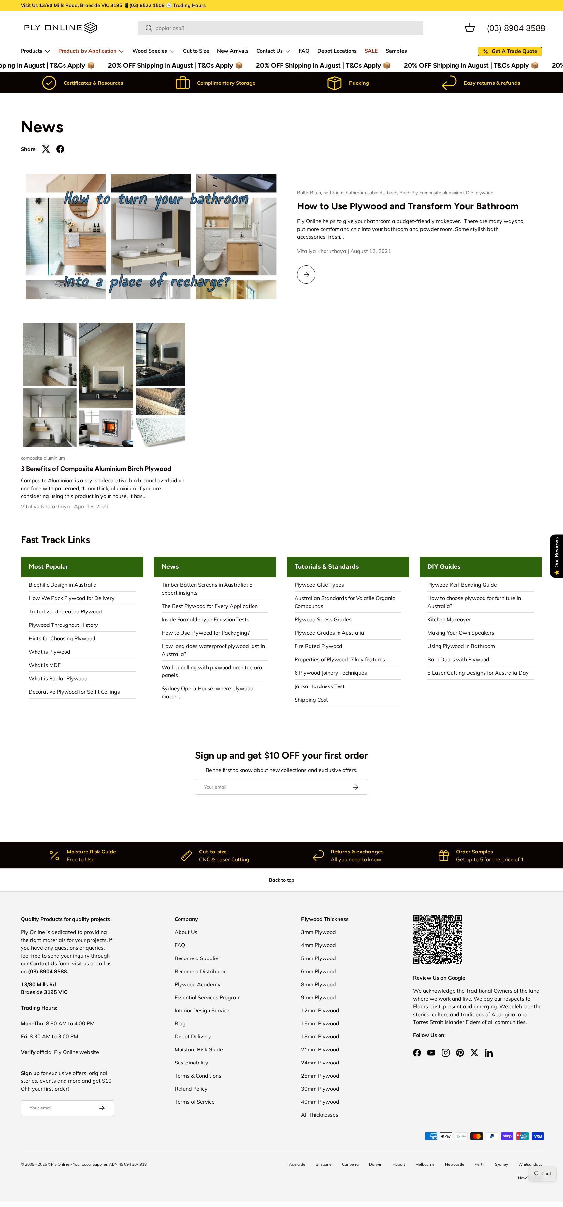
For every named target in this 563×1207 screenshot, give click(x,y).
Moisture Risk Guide (199, 1049)
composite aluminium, (443, 193)
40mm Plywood (320, 1101)
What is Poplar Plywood (58, 678)
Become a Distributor (200, 971)
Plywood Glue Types (319, 584)
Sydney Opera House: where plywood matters (207, 692)
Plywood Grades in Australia (329, 632)
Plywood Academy (198, 984)
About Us (186, 932)
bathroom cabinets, (366, 193)
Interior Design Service (202, 1010)
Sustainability (191, 1062)
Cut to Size (196, 50)
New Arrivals (233, 50)
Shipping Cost (311, 699)
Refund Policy (191, 1088)
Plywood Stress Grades (323, 619)
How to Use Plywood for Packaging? (206, 632)
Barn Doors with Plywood (458, 659)
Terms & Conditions (198, 1075)
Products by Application (87, 50)
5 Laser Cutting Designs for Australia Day (478, 673)
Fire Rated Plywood (318, 646)
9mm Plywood (318, 997)
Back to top (281, 880)
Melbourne (425, 1164)
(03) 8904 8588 (516, 28)
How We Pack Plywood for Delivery (72, 598)
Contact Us (269, 50)
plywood (484, 193)
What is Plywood (49, 651)
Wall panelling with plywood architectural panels (213, 671)
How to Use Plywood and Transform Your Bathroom (408, 206)
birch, (393, 193)
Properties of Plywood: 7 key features (340, 659)
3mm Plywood (318, 932)
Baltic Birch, (310, 193)
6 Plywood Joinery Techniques (331, 673)
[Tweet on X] (46, 149)
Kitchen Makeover (449, 619)
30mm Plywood (320, 1088)
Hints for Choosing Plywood (62, 638)
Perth (479, 1164)
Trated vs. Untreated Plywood (65, 611)
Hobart (399, 1164)
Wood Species (149, 50)
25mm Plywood (320, 1075)
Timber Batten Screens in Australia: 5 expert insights (207, 588)
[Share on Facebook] (60, 149)
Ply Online (60, 1164)
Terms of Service (195, 1101)
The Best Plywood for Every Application (210, 606)
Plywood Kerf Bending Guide (462, 584)
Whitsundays (530, 1164)
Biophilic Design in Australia (63, 584)
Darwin (375, 1164)
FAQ (304, 50)
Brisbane (324, 1164)
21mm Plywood (320, 1049)
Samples (396, 50)
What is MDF (45, 665)
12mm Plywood (320, 1010)
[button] (470, 28)
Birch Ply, (409, 193)
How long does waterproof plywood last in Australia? (213, 650)
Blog (180, 1023)
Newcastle (454, 1164)
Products (31, 50)
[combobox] (280, 28)
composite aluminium (43, 458)
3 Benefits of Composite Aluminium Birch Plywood (96, 469)
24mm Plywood (320, 1062)
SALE (371, 50)
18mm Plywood (320, 1036)
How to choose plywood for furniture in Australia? (474, 602)
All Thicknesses (319, 1114)
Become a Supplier (197, 958)
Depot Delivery (193, 1036)
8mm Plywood (318, 984)
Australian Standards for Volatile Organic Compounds (345, 602)
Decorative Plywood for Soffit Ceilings (74, 691)
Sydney (501, 1164)
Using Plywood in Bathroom (461, 646)
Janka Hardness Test (320, 686)
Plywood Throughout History (63, 625)
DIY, (471, 193)
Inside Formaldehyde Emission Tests (205, 619)
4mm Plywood (318, 945)
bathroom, (334, 193)
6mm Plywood (318, 971)
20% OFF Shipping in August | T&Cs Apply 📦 (172, 65)
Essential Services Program (208, 997)
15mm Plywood (320, 1023)
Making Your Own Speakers (460, 632)
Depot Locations (337, 50)
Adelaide (297, 1164)
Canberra (350, 1164)
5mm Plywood (318, 958)
